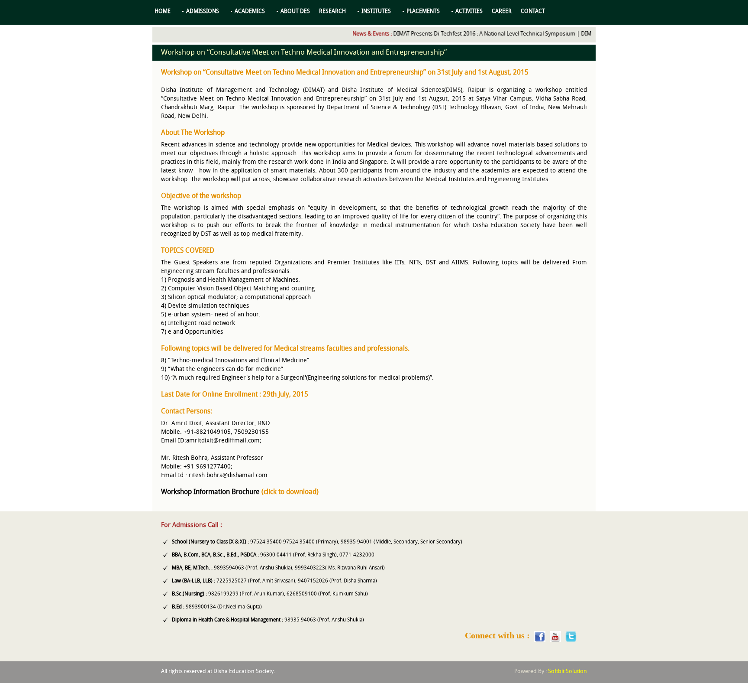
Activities (469, 11)
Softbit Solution (567, 671)
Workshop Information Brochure (210, 492)
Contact (533, 11)
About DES (295, 11)
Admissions (202, 11)
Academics (250, 11)
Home (163, 11)
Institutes (376, 11)
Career (502, 11)
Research (332, 11)
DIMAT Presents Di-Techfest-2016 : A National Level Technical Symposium (474, 34)
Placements (423, 11)
